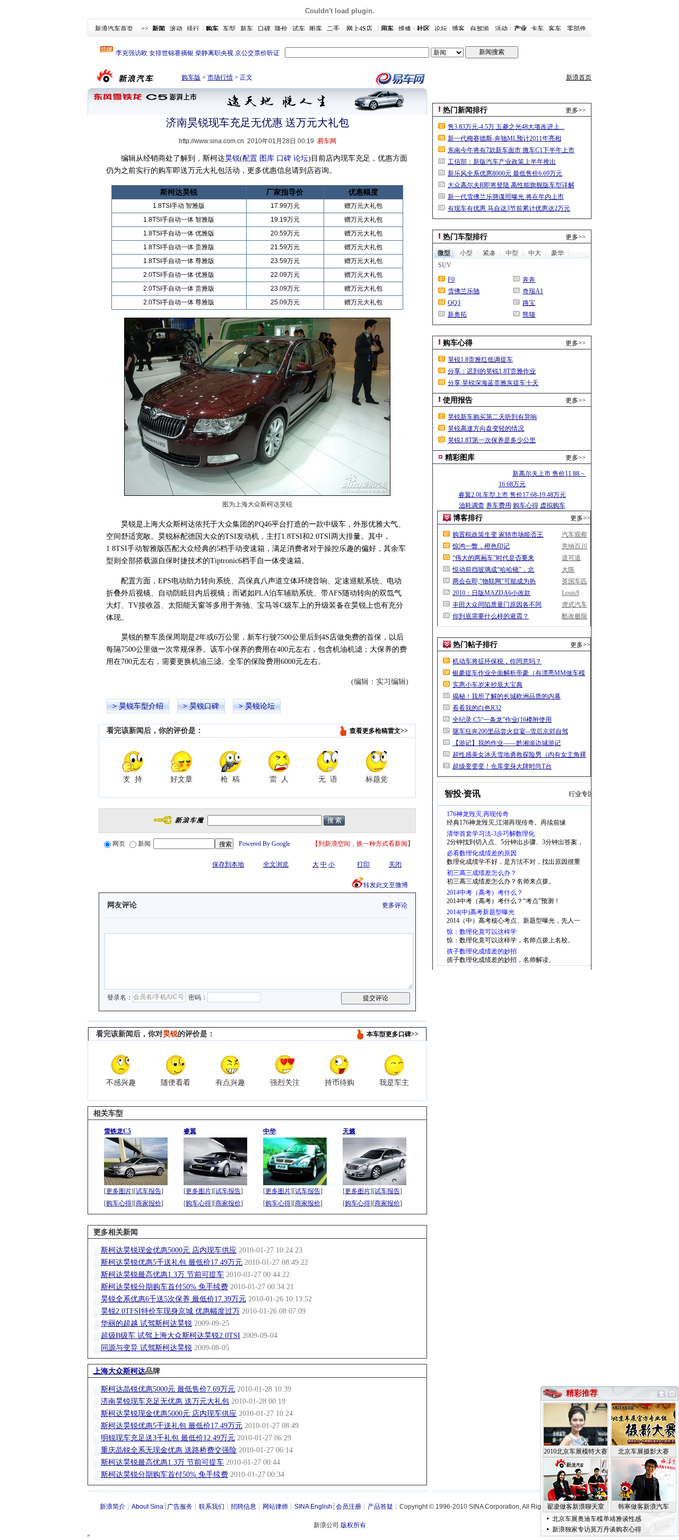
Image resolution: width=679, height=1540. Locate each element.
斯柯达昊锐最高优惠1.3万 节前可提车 (162, 1275)
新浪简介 (112, 1506)
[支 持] (132, 761)
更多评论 (394, 905)
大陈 (568, 569)
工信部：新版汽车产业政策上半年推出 (502, 161)
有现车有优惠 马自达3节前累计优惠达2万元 (509, 208)
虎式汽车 (574, 604)
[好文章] (181, 761)
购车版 (191, 77)
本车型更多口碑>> (393, 1034)
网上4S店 (359, 28)
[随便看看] (175, 1064)
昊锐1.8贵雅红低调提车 (480, 359)
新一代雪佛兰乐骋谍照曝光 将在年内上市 (506, 196)
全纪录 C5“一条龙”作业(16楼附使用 (502, 719)
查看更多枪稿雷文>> (379, 730)
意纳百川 (574, 546)
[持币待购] (339, 1064)
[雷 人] (279, 761)
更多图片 (119, 1191)
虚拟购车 (552, 505)
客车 (555, 28)
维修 (404, 28)
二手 (333, 28)
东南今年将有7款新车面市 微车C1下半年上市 (511, 150)
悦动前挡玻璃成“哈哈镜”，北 (493, 569)
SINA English (313, 1506)
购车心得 (119, 1203)
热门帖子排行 (475, 645)
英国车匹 (574, 581)
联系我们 (211, 1506)
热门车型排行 (465, 237)
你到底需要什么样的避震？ (490, 616)
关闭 (395, 864)
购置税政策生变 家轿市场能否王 (497, 534)
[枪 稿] (230, 761)
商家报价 (148, 1203)
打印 (363, 864)
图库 (315, 28)
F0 (451, 279)
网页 (118, 843)
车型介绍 (148, 706)
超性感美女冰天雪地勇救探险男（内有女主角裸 (519, 754)
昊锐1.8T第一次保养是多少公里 (492, 440)
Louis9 (570, 593)
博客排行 (468, 518)
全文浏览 (276, 864)
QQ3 (454, 303)
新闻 (144, 843)
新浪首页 (578, 77)
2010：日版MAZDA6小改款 (491, 593)
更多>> (575, 110)
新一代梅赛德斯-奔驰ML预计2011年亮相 (504, 138)
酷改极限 (574, 616)
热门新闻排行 (465, 110)
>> (145, 28)
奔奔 (529, 279)
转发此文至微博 (385, 885)
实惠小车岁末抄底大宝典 (487, 684)
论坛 (440, 28)
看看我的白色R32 (476, 708)
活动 (501, 28)
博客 (458, 28)
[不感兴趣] (121, 1064)
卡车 (537, 28)
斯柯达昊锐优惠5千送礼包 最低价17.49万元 (171, 1262)
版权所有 (353, 1525)
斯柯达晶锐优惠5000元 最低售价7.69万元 (168, 1389)
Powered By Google (264, 843)
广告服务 (180, 1506)
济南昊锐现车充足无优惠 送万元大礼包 (165, 1401)
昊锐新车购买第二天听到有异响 (492, 417)
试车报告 (148, 1191)
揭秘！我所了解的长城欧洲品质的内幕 (506, 696)
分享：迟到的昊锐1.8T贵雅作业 (492, 371)
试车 (298, 28)
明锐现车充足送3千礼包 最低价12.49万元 (168, 1438)
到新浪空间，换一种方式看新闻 (362, 843)
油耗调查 (471, 505)
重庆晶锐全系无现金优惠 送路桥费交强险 (169, 1450)
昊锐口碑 (204, 706)
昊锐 (232, 158)
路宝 (529, 303)
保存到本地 (228, 864)
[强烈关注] (284, 1064)
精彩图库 (460, 457)
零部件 (576, 28)
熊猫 (529, 314)
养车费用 (498, 505)
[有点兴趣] (230, 1064)
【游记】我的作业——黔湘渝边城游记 (506, 743)
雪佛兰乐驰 (464, 291)
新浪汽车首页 (114, 28)
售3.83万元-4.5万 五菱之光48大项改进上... (506, 126)
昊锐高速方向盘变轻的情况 (486, 428)
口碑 (264, 28)
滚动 (176, 28)
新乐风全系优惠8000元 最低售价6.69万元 (505, 173)
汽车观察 (574, 534)
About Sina (147, 1506)
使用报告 (458, 400)
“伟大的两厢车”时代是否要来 (493, 558)
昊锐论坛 (260, 706)
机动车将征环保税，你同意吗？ (497, 661)
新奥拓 (457, 314)
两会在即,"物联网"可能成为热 (494, 581)
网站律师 (275, 1506)
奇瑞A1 (533, 291)
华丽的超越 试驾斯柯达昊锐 (146, 1323)
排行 (193, 28)
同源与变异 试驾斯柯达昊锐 (146, 1348)
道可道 (571, 558)
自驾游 (479, 28)
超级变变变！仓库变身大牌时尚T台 (502, 766)
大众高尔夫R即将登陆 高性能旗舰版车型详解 (511, 185)
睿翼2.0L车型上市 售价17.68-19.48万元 (512, 494)
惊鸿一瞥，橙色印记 (481, 546)
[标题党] (376, 761)
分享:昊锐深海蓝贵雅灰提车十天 (493, 383)
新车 (246, 28)
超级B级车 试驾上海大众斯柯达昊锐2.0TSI (170, 1336)
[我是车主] (394, 1064)
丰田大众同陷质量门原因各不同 (497, 604)
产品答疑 (380, 1506)
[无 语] (327, 761)
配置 (249, 158)
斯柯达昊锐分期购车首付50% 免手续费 (164, 1287)
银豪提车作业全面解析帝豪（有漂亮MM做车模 (518, 673)
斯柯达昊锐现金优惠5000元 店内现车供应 (169, 1250)
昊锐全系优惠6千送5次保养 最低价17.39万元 (173, 1299)
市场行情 (220, 77)
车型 (229, 28)
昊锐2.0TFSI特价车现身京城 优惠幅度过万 (170, 1311)
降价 (281, 28)
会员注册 (348, 1506)
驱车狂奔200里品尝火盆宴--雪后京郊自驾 (510, 731)
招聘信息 (243, 1506)
